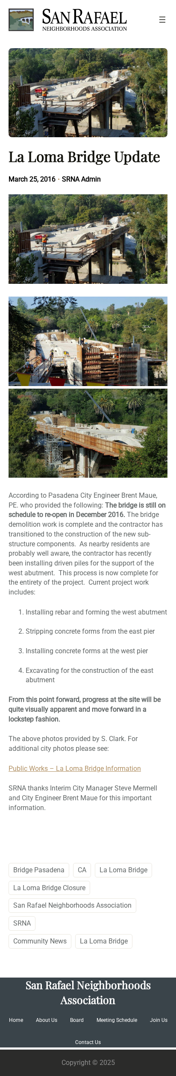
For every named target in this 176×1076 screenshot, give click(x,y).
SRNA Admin (81, 179)
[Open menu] (162, 19)
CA (82, 870)
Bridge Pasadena (39, 870)
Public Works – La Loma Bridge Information (75, 768)
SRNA (22, 923)
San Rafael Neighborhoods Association (72, 905)
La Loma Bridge (123, 870)
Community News (40, 941)
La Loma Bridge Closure (49, 888)
